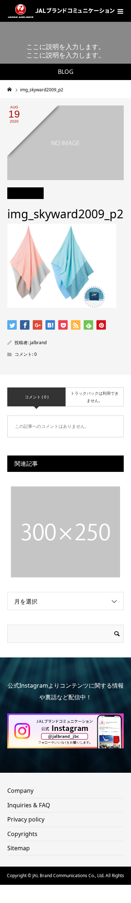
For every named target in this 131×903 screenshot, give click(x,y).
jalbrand (38, 342)
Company (20, 791)
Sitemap (18, 848)
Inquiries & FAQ (28, 805)
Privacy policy (25, 819)
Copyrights (22, 834)
